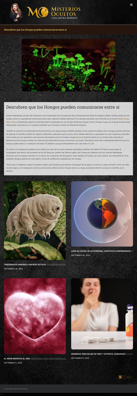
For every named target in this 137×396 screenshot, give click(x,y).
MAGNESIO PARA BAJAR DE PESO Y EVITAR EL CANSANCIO (98, 354)
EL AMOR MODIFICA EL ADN (17, 358)
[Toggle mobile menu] (131, 4)
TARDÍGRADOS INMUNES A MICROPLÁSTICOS (25, 264)
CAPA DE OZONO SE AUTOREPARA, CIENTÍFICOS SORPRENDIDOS (101, 251)
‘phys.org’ (79, 137)
